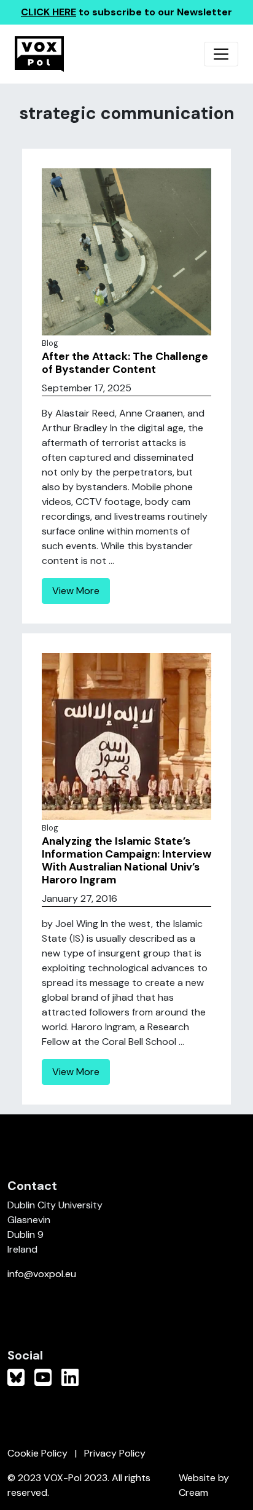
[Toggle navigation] (221, 54)
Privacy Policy (115, 1453)
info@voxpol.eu (41, 1273)
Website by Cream (204, 1485)
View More (75, 590)
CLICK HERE (48, 12)
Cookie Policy (37, 1453)
